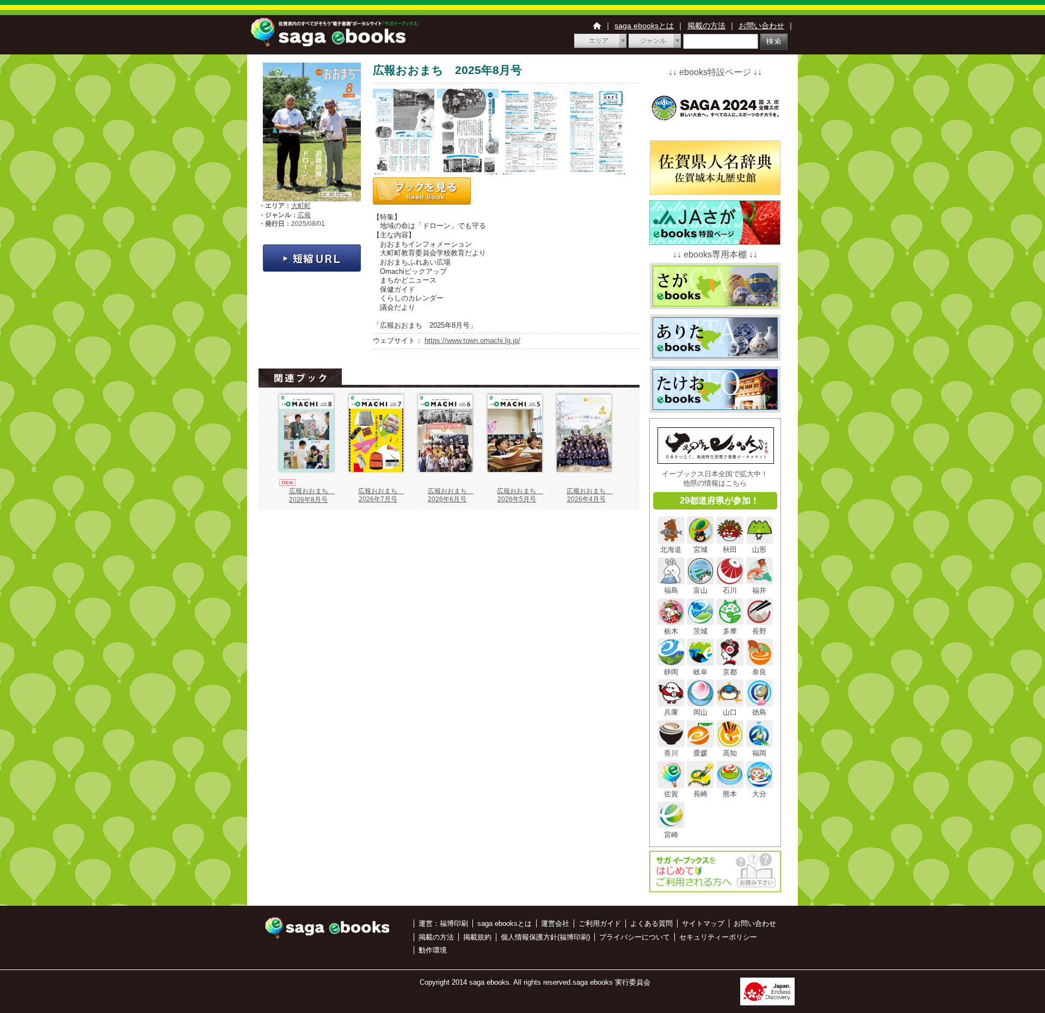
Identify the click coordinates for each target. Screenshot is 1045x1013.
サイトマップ (703, 923)
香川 (671, 753)
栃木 (671, 631)
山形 (759, 549)
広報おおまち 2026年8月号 (312, 495)
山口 (730, 712)
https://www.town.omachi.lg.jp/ (472, 340)
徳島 (759, 712)
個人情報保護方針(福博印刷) (545, 937)
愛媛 (700, 753)
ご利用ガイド (600, 923)
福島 (671, 590)
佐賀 (671, 794)
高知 (730, 753)
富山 (700, 590)
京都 (730, 672)
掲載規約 (477, 937)
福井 (759, 590)
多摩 (730, 631)
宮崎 (671, 834)
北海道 (670, 549)
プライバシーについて (634, 937)
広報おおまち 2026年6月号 (451, 495)
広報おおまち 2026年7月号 (381, 495)
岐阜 (700, 672)
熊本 (730, 794)
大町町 (301, 206)
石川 (730, 590)
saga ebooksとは (644, 25)
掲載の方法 (706, 25)
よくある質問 (651, 923)
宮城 (700, 549)
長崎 (700, 794)
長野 (759, 631)
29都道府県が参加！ (719, 500)
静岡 (671, 672)
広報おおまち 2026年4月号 (589, 495)
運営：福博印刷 (443, 923)
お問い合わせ (761, 25)
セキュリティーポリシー (718, 937)
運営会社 (555, 923)
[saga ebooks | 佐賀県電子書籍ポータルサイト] (334, 43)
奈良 (759, 672)
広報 (304, 215)
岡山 (700, 712)
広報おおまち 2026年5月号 (520, 495)
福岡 (759, 753)
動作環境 (433, 950)
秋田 (730, 549)
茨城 (700, 631)
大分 (759, 794)
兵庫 (671, 712)
